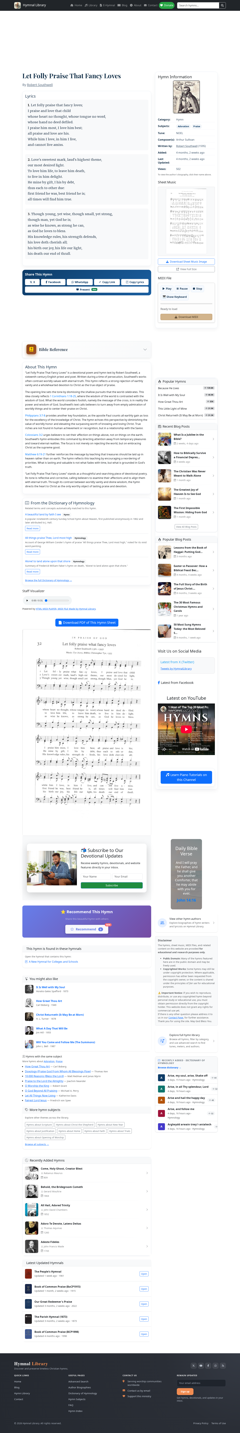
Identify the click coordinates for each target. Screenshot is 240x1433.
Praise (59, 1061)
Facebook (54, 282)
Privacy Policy (200, 1423)
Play (168, 288)
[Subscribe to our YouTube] (201, 1366)
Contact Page (175, 1017)
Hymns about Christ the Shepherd (74, 1124)
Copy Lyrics (136, 282)
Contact (152, 5)
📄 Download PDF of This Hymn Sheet (87, 622)
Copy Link (108, 282)
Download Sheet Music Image (188, 261)
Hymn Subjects (76, 1399)
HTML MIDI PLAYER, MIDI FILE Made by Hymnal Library (66, 608)
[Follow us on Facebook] (208, 1366)
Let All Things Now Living (40, 1095)
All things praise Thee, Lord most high (48, 538)
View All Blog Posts (186, 526)
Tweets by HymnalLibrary (176, 668)
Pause (184, 288)
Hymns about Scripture (39, 1124)
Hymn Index (75, 1411)
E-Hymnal (109, 5)
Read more (33, 528)
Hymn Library (22, 1393)
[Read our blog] (223, 1366)
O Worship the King (37, 1086)
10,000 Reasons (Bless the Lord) (44, 1076)
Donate (168, 5)
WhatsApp (81, 282)
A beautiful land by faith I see (43, 514)
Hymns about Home (69, 1131)
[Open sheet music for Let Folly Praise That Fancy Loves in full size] (186, 221)
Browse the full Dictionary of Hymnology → (48, 580)
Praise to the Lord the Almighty (44, 1081)
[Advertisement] (120, 35)
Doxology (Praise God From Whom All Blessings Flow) (58, 1071)
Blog (124, 5)
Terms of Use (218, 1423)
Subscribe (112, 885)
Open (144, 1273)
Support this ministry (139, 1396)
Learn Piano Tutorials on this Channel (188, 777)
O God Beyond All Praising (41, 1090)
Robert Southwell (40, 85)
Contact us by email (139, 1390)
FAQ (70, 1405)
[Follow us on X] (194, 1366)
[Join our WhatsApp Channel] (215, 1366)
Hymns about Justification (40, 1131)
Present (88, 289)
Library (92, 5)
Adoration (49, 1061)
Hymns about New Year (110, 1124)
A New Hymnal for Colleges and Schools (53, 961)
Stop (199, 288)
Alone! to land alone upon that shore (47, 561)
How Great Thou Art (37, 1066)
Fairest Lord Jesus (36, 1100)
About (137, 5)
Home (78, 5)
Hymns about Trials (119, 1131)
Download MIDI (188, 317)
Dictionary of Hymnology (82, 1393)
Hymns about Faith (94, 1131)
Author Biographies (79, 1387)
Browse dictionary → (169, 1067)
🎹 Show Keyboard (175, 297)
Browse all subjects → (37, 1144)
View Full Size (188, 269)
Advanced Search (78, 1381)
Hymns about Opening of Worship (45, 1137)
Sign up (185, 1391)
